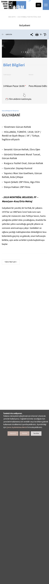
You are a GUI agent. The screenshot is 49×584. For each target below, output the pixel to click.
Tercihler (36, 433)
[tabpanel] (24, 48)
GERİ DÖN (9, 34)
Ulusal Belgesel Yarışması (10, 111)
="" (30, 1)
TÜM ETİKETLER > (11, 262)
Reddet (24, 433)
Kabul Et (13, 433)
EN (38, 5)
